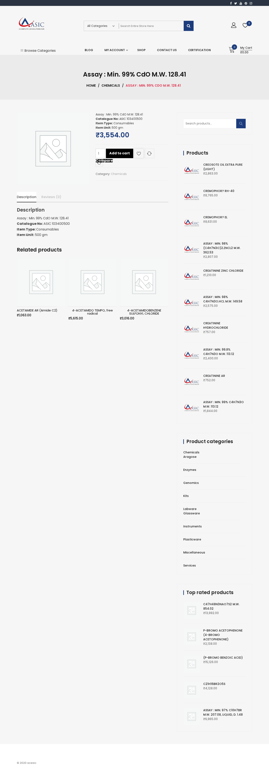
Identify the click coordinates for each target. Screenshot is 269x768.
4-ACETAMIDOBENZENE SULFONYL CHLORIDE (144, 312)
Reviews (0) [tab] (51, 197)
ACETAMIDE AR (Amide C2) (37, 310)
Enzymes (189, 470)
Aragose (189, 457)
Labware (189, 509)
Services (189, 565)
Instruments (192, 526)
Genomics (191, 483)
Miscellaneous (194, 552)
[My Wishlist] (245, 25)
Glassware (191, 513)
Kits (186, 496)
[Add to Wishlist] (139, 154)
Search (242, 125)
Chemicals (111, 85)
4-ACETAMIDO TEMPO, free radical (92, 312)
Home (91, 85)
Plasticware (192, 539)
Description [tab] (26, 197)
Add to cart (119, 153)
